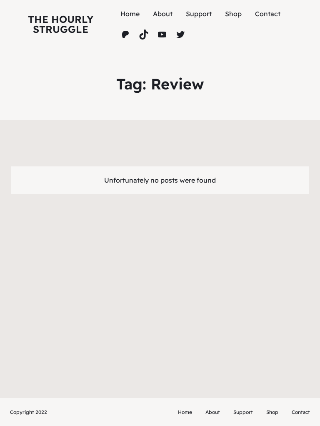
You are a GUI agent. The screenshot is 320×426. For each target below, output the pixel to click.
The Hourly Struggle (60, 24)
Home (130, 14)
